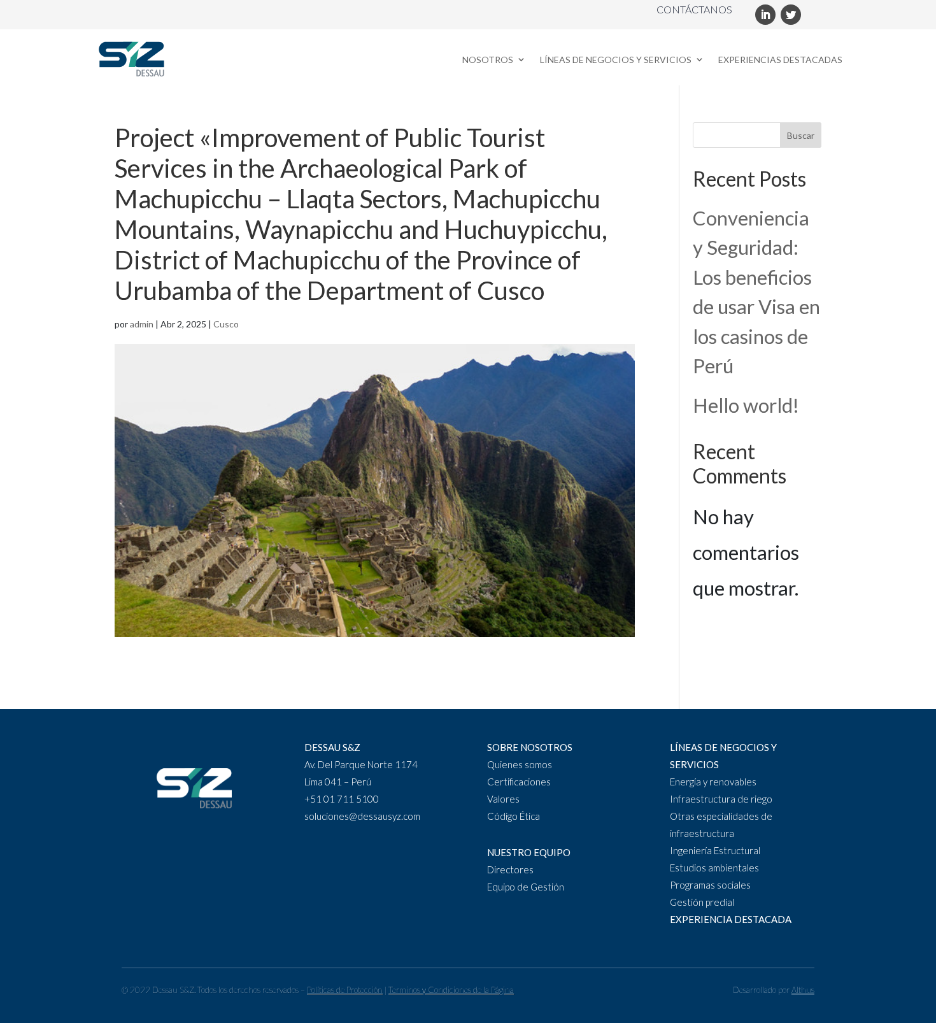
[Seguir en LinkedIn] (765, 14)
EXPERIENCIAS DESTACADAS (780, 59)
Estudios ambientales (714, 867)
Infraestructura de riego (721, 799)
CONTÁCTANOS (694, 9)
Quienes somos (519, 764)
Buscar (800, 135)
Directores (510, 869)
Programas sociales (710, 885)
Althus (802, 990)
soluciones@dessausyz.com (362, 816)
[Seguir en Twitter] (791, 14)
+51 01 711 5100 (341, 799)
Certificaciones (519, 781)
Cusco (226, 323)
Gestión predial (702, 902)
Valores (503, 799)
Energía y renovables (713, 781)
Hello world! (746, 405)
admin (141, 323)
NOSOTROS (487, 59)
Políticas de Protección (345, 990)
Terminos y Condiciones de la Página (451, 990)
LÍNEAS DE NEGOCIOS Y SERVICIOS (615, 59)
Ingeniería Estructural (715, 850)
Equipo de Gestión (525, 886)
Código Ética (513, 816)
